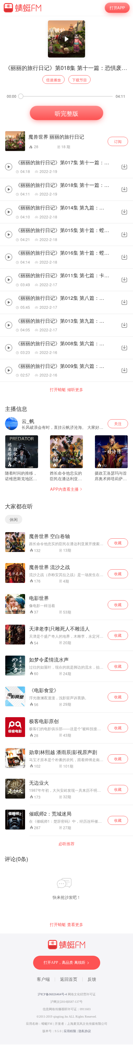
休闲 (14, 519)
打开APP (117, 8)
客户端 (43, 979)
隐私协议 (85, 1031)
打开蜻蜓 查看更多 (66, 924)
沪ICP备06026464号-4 (52, 994)
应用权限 (70, 1031)
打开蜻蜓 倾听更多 (66, 389)
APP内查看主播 (64, 489)
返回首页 (68, 979)
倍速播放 (53, 79)
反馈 (92, 979)
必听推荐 (66, 844)
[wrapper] (66, 530)
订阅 (118, 141)
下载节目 (79, 79)
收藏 (118, 542)
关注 (118, 423)
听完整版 (66, 113)
